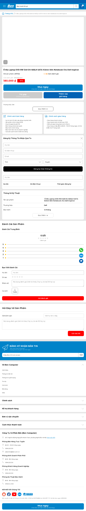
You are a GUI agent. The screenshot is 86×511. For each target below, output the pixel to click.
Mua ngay (43, 506)
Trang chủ (9, 13)
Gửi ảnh (5, 291)
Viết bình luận (7, 316)
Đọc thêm (42, 109)
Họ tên (4, 272)
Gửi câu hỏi (76, 333)
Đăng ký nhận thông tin (43, 169)
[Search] (76, 6)
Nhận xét (5, 283)
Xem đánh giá (53, 74)
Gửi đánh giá (43, 298)
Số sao (4, 277)
